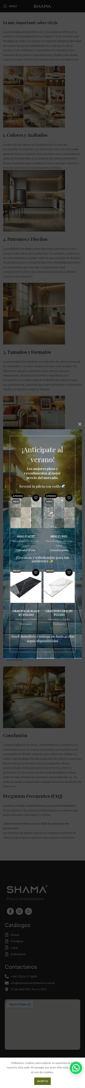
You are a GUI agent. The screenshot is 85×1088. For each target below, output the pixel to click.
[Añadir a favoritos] (35, 497)
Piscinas (34, 541)
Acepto (42, 1081)
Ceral (26, 545)
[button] (76, 1068)
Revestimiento (21, 541)
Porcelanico (21, 619)
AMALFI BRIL (26, 536)
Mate (66, 619)
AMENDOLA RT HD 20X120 (59, 612)
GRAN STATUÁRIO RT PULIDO (26, 612)
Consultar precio (26, 550)
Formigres (26, 623)
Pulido (33, 619)
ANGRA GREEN (59, 536)
